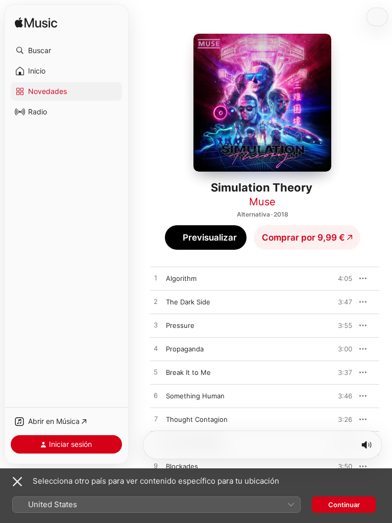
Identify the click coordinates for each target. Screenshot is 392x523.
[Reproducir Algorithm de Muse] (155, 278)
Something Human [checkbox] (195, 396)
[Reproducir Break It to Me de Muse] (155, 372)
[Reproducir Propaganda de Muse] (155, 348)
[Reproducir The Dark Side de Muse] (155, 301)
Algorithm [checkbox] (181, 278)
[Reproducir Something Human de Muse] (155, 395)
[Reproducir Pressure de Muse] (155, 325)
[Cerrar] (17, 481)
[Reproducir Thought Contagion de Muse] (155, 419)
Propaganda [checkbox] (185, 349)
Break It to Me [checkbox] (188, 372)
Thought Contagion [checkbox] (197, 419)
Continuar (344, 505)
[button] (66, 50)
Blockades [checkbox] (182, 466)
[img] (36, 23)
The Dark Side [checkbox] (188, 302)
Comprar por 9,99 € (303, 237)
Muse (262, 202)
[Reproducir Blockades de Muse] (155, 466)
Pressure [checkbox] (180, 325)
